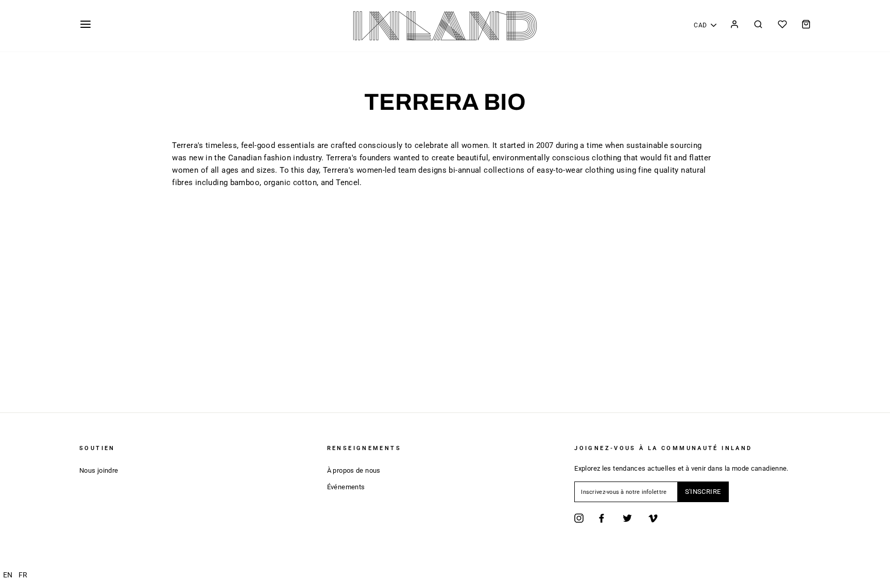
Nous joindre (98, 470)
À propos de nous (354, 470)
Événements (346, 487)
